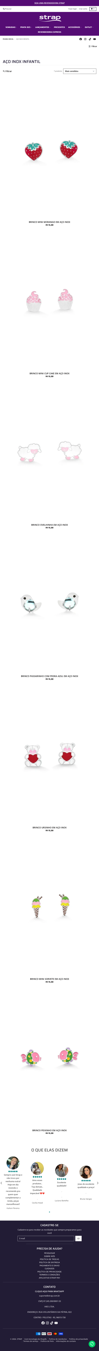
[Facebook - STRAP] (80, 39)
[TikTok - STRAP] (90, 39)
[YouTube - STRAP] (94, 39)
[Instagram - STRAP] (85, 39)
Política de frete (47, 1341)
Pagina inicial (8, 39)
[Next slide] (97, 1183)
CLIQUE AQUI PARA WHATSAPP (49, 1291)
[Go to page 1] (49, 1212)
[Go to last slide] (1, 1183)
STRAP (19, 1339)
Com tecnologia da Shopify (35, 1339)
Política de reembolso (58, 1339)
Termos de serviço (30, 1341)
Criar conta (83, 9)
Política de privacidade (78, 1339)
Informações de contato (66, 1341)
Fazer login (72, 9)
